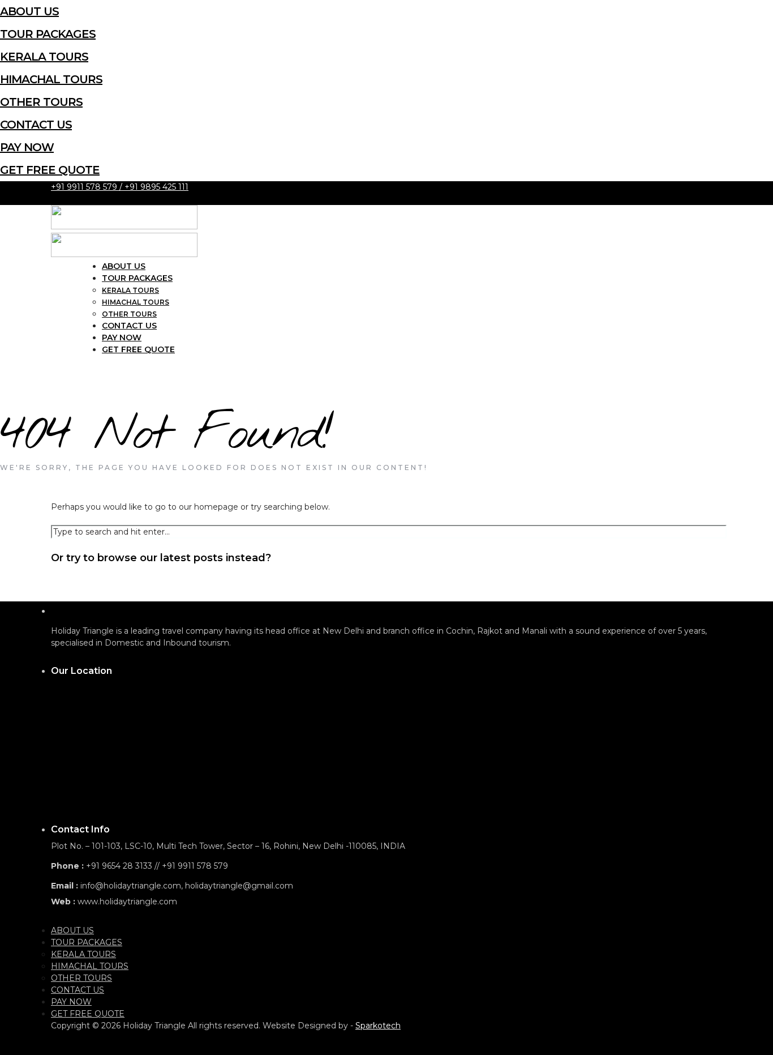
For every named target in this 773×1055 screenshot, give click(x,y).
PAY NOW (27, 147)
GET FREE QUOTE (50, 170)
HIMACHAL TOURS (51, 79)
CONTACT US (36, 124)
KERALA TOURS (44, 56)
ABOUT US (29, 11)
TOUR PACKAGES (48, 34)
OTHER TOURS (41, 102)
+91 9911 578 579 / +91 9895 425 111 (119, 187)
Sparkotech (378, 1025)
